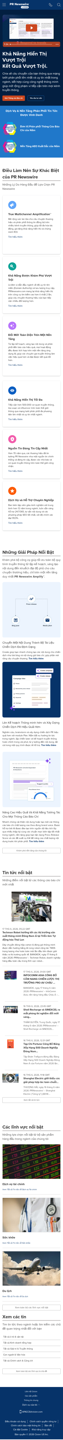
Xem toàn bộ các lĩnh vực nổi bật (31, 1307)
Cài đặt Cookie (20, 1429)
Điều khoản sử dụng (15, 1421)
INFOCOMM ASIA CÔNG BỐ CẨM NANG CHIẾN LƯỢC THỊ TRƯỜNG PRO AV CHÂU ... (41, 979)
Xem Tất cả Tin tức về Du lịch (15, 1296)
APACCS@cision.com (32, 1411)
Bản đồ (48, 1425)
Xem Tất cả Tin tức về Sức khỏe (16, 1243)
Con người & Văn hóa (14, 1354)
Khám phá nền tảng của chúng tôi (31, 850)
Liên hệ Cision (31, 1391)
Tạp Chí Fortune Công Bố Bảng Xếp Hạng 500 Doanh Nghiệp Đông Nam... (41, 1047)
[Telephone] (51, 5)
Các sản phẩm (31, 1395)
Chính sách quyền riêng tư (43, 1421)
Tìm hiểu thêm (15, 237)
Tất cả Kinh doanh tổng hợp (17, 1342)
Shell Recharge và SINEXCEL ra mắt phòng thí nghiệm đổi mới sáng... (41, 1013)
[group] (31, 984)
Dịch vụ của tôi (30, 1405)
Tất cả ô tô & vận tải (13, 1336)
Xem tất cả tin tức (32, 1100)
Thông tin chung (31, 1400)
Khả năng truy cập (41, 1429)
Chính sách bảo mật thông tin (26, 1425)
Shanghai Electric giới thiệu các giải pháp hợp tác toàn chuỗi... (41, 1080)
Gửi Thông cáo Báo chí (14, 98)
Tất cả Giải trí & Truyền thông (18, 1348)
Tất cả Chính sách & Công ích (18, 1360)
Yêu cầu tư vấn (36, 98)
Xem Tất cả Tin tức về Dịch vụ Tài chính (19, 1189)
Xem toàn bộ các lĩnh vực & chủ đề (31, 1371)
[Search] (59, 5)
